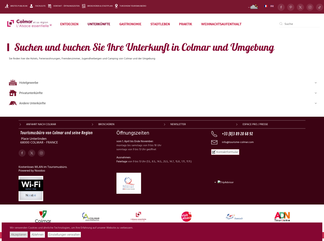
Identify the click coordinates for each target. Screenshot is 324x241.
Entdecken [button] (69, 24)
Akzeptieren (18, 234)
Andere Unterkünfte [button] (32, 103)
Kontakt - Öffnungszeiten (66, 6)
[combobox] (299, 23)
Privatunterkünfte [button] (31, 93)
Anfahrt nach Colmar (41, 124)
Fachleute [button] (40, 6)
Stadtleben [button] (160, 24)
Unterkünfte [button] (99, 24)
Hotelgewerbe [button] (28, 82)
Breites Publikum (18, 6)
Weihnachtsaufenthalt (221, 24)
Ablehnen (37, 234)
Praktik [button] (185, 24)
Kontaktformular (227, 152)
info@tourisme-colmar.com (238, 142)
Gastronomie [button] (130, 24)
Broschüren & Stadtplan (100, 6)
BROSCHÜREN (106, 124)
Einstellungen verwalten (64, 234)
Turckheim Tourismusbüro (133, 6)
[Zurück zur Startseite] (29, 23)
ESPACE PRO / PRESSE (255, 124)
